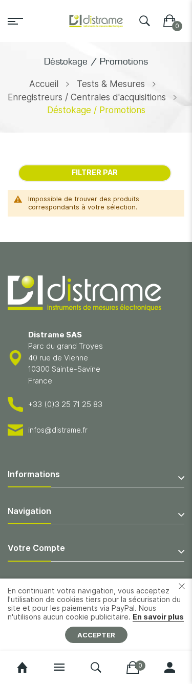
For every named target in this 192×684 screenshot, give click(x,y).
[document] (96, 614)
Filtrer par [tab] (95, 172)
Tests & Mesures (111, 84)
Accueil (43, 84)
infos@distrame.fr (58, 429)
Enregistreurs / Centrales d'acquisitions (87, 97)
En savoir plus (158, 616)
